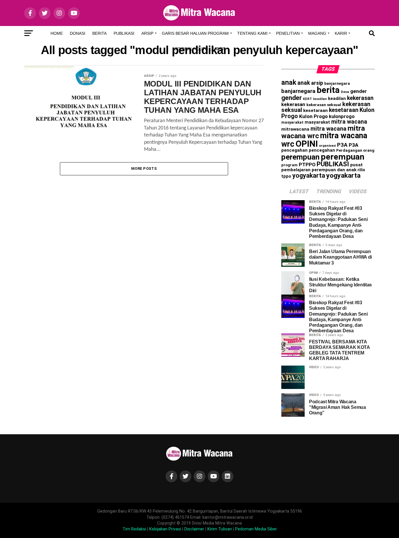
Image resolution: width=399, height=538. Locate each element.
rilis (361, 169)
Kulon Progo (313, 116)
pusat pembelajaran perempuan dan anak (322, 167)
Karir (341, 33)
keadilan (320, 99)
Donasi (77, 33)
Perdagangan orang (355, 150)
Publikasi (124, 33)
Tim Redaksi (134, 529)
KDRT (307, 99)
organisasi (327, 146)
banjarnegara (337, 83)
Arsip (147, 33)
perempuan (300, 157)
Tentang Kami (252, 33)
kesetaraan (315, 110)
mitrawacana (295, 129)
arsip (317, 83)
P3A (342, 145)
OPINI (307, 144)
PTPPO (307, 164)
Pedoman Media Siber (256, 529)
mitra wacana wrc (324, 140)
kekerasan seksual (323, 104)
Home (57, 33)
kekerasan (360, 98)
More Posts (144, 168)
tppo (286, 176)
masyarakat (292, 122)
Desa (345, 92)
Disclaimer (194, 529)
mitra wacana (349, 121)
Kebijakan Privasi (165, 529)
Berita (99, 33)
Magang (317, 33)
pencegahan (294, 150)
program (289, 165)
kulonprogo (342, 116)
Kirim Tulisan (219, 529)
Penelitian (288, 33)
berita (328, 90)
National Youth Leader (199, 48)
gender (358, 91)
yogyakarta (308, 175)
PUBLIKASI (333, 164)
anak (288, 82)
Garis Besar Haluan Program (195, 33)
